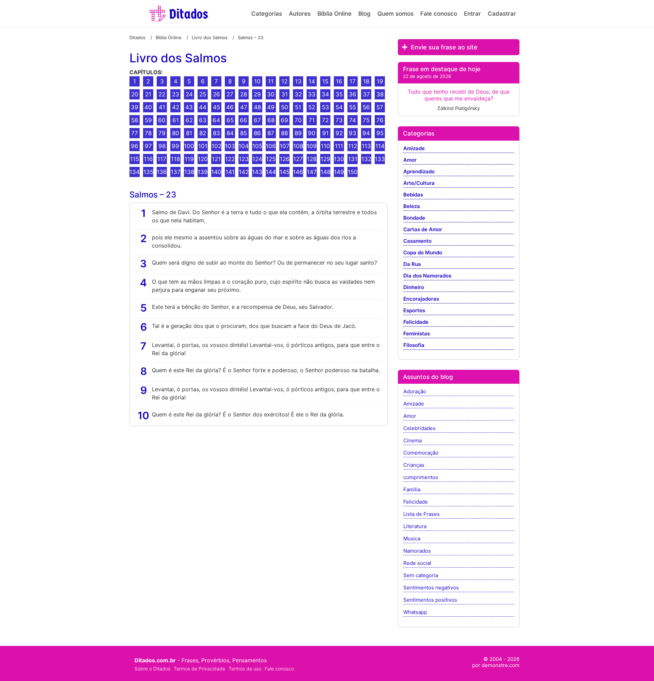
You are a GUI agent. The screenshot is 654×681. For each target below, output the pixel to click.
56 (366, 107)
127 (298, 159)
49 (271, 107)
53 (325, 107)
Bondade (414, 218)
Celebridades (419, 428)
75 (366, 120)
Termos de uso (245, 668)
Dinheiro (413, 287)
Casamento (417, 241)
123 (244, 159)
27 (230, 94)
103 (230, 146)
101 (202, 146)
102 (216, 146)
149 (339, 172)
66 (243, 120)
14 (312, 81)
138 (189, 172)
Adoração (414, 392)
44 (202, 107)
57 (379, 107)
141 (230, 172)
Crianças (413, 465)
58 (134, 120)
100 (189, 146)
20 (134, 94)
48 (257, 107)
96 (134, 146)
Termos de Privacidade (199, 668)
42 (175, 107)
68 (271, 120)
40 (148, 107)
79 (162, 133)
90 (311, 133)
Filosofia (413, 345)
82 (202, 133)
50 (284, 107)
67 (257, 120)
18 (366, 81)
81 (189, 133)
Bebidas (413, 195)
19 (380, 81)
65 (230, 120)
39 (134, 107)
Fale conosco (438, 13)
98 (162, 146)
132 (366, 159)
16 (339, 81)
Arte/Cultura (419, 183)
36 (352, 94)
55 (352, 107)
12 (284, 81)
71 (312, 120)
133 (380, 159)
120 (203, 159)
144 (271, 172)
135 (148, 172)
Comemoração (420, 453)
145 (285, 172)
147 (312, 172)
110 (325, 146)
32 (298, 94)
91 (325, 133)
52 (311, 107)
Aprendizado (419, 172)
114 (380, 146)
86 (257, 133)
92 (339, 133)
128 (311, 159)
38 (380, 94)
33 (311, 94)
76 (380, 120)
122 (230, 159)
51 (298, 107)
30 (271, 94)
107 (285, 146)
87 (270, 133)
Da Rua (412, 264)
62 (189, 120)
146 (298, 172)
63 (202, 120)
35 (339, 94)
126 (285, 159)
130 (339, 159)
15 (325, 81)
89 (298, 133)
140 (216, 172)
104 (243, 146)
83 (216, 133)
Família (411, 490)
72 (325, 120)
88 (284, 133)
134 (134, 172)
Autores (300, 13)
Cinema (412, 441)
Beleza (411, 206)
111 (339, 146)
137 (176, 172)
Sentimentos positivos (430, 600)
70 (298, 120)
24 (189, 94)
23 (175, 94)
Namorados (417, 551)
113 (366, 146)
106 (271, 146)
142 (244, 172)
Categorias (266, 13)
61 (175, 120)
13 (298, 81)
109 (312, 146)
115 (134, 159)
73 (339, 120)
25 (202, 94)
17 (352, 81)
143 (257, 172)
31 (284, 94)
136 (162, 172)
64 (216, 120)
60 (162, 120)
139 (203, 172)
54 (339, 107)
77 (134, 133)
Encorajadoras (421, 299)
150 (353, 172)
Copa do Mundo (422, 253)
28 (243, 94)
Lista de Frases (421, 514)
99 (175, 146)
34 (325, 94)
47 (243, 107)
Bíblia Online (334, 13)
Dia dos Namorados (427, 276)
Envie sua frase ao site (443, 47)
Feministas (416, 334)
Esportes (414, 311)
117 (161, 159)
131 (352, 159)
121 (216, 159)
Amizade (414, 149)
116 (148, 159)
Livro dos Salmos (178, 58)
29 (257, 94)
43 (189, 107)
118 (175, 159)
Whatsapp (415, 612)
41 (162, 107)
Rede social (417, 563)
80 (175, 133)
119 (189, 159)
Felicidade (416, 322)
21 (148, 94)
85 (243, 133)
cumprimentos (420, 477)
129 (325, 159)
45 (216, 107)
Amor (410, 160)
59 (148, 120)
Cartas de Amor (422, 230)
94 (366, 133)
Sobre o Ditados (152, 668)
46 (230, 107)
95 (380, 133)
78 (148, 133)
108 (298, 146)
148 (325, 172)
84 (230, 133)
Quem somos (395, 13)
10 (257, 81)
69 (284, 120)
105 (257, 146)
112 (352, 146)
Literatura (414, 526)
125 (271, 159)
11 (271, 81)
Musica (411, 539)
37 (366, 94)
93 (352, 133)
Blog (364, 13)
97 (148, 146)
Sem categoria (420, 576)
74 (352, 120)
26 (216, 94)
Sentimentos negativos (431, 588)
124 (257, 159)
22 (161, 94)
